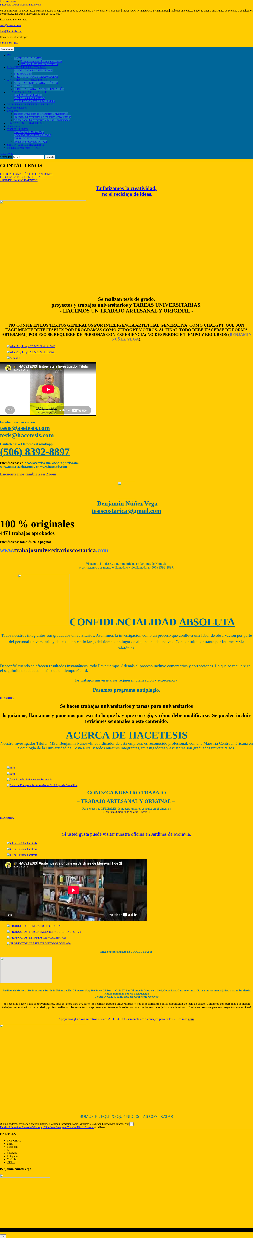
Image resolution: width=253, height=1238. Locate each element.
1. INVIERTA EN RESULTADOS (26, 67)
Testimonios (13, 126)
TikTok (11, 1162)
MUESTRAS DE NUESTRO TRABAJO (30, 104)
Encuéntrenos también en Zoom (28, 474)
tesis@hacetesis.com (11, 31)
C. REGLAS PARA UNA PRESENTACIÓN (39, 89)
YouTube (12, 1159)
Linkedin (12, 1152)
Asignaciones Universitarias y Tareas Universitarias (42, 119)
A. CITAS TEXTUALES (28, 95)
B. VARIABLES (23, 85)
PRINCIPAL (14, 1140)
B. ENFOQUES (23, 73)
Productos (12, 110)
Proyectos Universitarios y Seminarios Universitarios (42, 116)
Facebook (12, 1146)
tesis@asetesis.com (10, 25)
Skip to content (8, 1)
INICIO (11, 55)
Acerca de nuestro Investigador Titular (41, 61)
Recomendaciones (17, 107)
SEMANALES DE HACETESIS (39, 64)
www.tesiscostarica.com (17, 466)
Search (50, 157)
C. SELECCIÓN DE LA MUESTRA (34, 101)
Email (10, 1143)
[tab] (7, 49)
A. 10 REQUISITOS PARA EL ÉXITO (36, 82)
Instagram (12, 1156)
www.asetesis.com (37, 463)
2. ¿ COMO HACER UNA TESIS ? (27, 79)
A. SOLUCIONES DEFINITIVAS (33, 70)
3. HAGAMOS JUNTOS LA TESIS (27, 92)
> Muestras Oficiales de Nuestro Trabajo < (126, 811)
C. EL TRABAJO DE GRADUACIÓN (36, 76)
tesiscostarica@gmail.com (126, 510)
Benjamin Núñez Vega (127, 503)
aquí (191, 1019)
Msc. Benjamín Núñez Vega (29, 132)
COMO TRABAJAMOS (28, 58)
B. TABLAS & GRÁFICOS (29, 98)
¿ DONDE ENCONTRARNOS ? (32, 135)
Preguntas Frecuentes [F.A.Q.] (30, 141)
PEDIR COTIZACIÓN (27, 138)
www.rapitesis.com (65, 463)
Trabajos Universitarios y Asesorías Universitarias (41, 113)
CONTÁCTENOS (17, 129)
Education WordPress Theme (16, 1230)
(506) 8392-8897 (9, 42)
